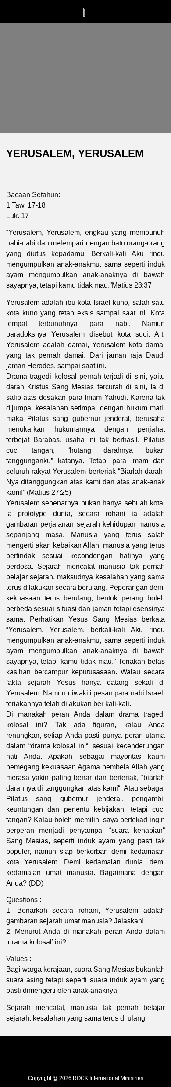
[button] (47, 11)
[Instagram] (85, 1053)
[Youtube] (112, 1053)
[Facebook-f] (59, 1053)
